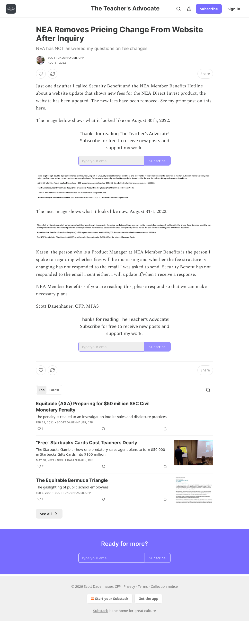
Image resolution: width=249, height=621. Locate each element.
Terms (143, 586)
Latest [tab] (54, 390)
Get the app (148, 598)
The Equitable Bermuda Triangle (72, 480)
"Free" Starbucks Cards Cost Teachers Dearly (86, 442)
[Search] (178, 9)
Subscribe (209, 8)
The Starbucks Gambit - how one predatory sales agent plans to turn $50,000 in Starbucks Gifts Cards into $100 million (100, 452)
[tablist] (49, 390)
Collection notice (164, 586)
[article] (124, 416)
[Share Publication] (189, 9)
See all (46, 513)
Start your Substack (111, 598)
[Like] (41, 74)
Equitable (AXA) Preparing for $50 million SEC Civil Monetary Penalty (93, 407)
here (40, 108)
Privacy (129, 586)
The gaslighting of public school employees (72, 487)
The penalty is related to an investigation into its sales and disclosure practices (101, 416)
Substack (100, 610)
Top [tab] (41, 390)
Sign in (234, 8)
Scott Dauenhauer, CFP (66, 57)
